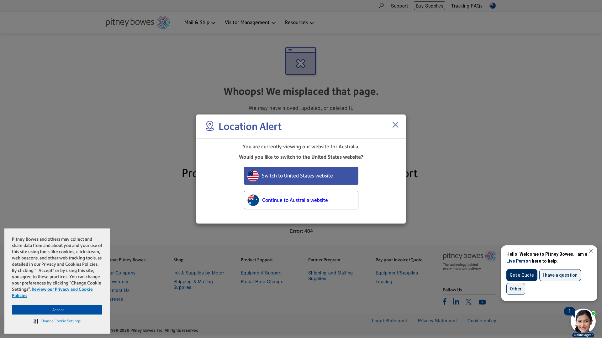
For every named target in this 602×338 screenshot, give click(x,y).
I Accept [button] (57, 310)
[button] (57, 321)
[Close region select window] (395, 125)
